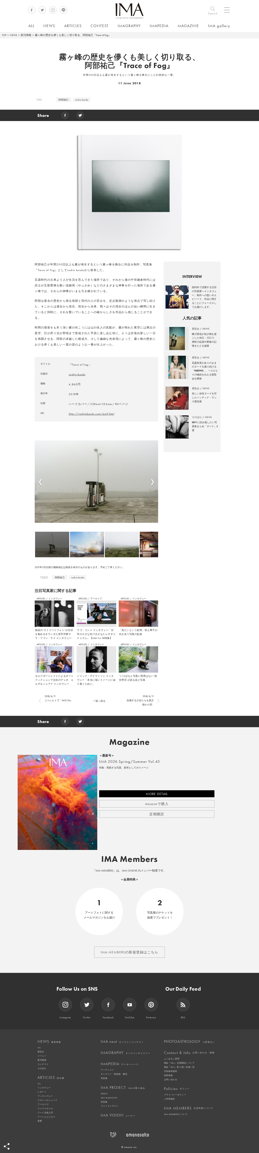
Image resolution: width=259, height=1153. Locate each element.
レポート (42, 1091)
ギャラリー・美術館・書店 (114, 1074)
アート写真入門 (45, 1112)
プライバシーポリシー (175, 1094)
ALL (39, 1047)
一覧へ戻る (99, 701)
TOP (4, 35)
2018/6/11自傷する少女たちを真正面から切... (140, 700)
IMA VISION (118, 1115)
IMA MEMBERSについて (176, 1114)
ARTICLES (41, 598)
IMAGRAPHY (125, 1052)
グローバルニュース (47, 1100)
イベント (42, 1056)
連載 (40, 1120)
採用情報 (168, 1075)
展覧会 (41, 1051)
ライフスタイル (45, 1108)
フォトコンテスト (109, 1106)
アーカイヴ (43, 1104)
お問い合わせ (170, 1079)
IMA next (122, 1041)
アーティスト (107, 1070)
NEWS (13, 35)
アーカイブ (96, 598)
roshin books (81, 99)
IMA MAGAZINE (109, 1097)
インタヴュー (55, 598)
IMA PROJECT (123, 1087)
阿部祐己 (64, 99)
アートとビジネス (46, 1116)
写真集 (104, 1078)
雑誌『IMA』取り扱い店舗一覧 (179, 1067)
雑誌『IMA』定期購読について (179, 1063)
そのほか (42, 1068)
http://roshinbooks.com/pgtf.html (91, 414)
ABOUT (104, 1093)
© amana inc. (129, 1147)
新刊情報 (26, 35)
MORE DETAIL (157, 794)
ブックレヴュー (45, 1096)
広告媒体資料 (170, 1071)
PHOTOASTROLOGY (189, 1041)
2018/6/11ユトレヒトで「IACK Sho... (59, 698)
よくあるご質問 (172, 1058)
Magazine (129, 741)
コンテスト (43, 1064)
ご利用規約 (169, 1098)
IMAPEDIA (120, 1063)
